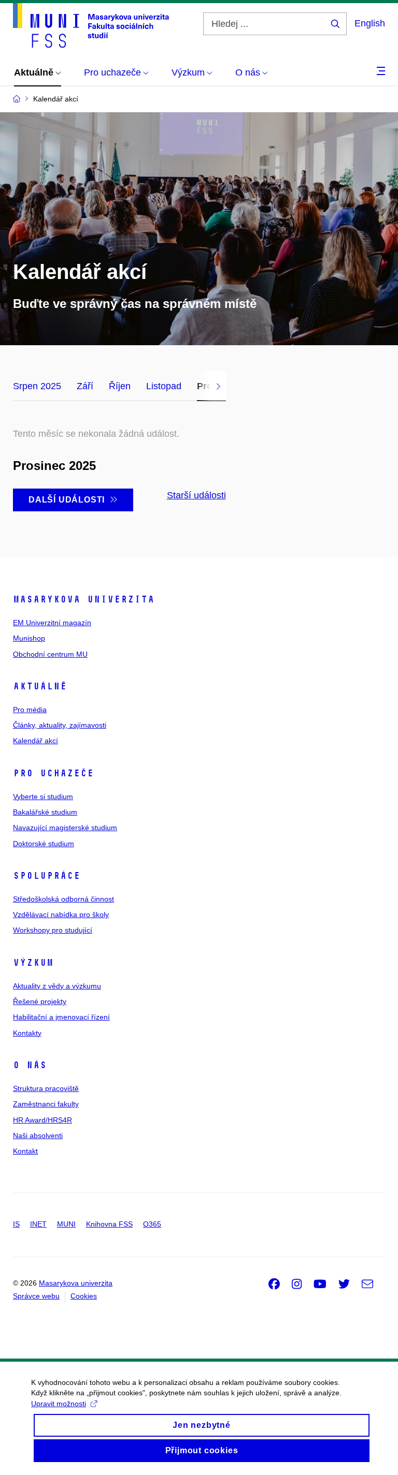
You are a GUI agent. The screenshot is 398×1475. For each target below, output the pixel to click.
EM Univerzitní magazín (52, 622)
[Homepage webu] (91, 25)
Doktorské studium (43, 843)
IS (16, 1224)
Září (85, 386)
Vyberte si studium (43, 796)
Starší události (196, 495)
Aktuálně (40, 686)
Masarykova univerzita (83, 599)
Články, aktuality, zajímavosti (59, 725)
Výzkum (33, 962)
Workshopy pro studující (52, 930)
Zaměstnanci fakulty (46, 1104)
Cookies (83, 1296)
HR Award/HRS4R (42, 1120)
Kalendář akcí (35, 740)
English (369, 23)
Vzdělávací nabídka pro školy (61, 914)
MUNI (66, 1224)
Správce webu (36, 1296)
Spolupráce (46, 875)
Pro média (30, 709)
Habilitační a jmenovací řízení (61, 1017)
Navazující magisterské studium (65, 827)
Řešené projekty (39, 1001)
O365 (152, 1224)
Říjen (120, 386)
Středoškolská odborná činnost (63, 899)
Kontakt (25, 1151)
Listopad (163, 386)
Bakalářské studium (45, 812)
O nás (30, 1065)
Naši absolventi (38, 1135)
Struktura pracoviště (46, 1088)
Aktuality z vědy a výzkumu (57, 986)
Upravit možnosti (58, 1403)
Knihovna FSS (109, 1224)
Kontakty (27, 1033)
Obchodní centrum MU (50, 654)
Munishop (29, 638)
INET (38, 1224)
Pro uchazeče (53, 773)
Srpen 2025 (37, 386)
